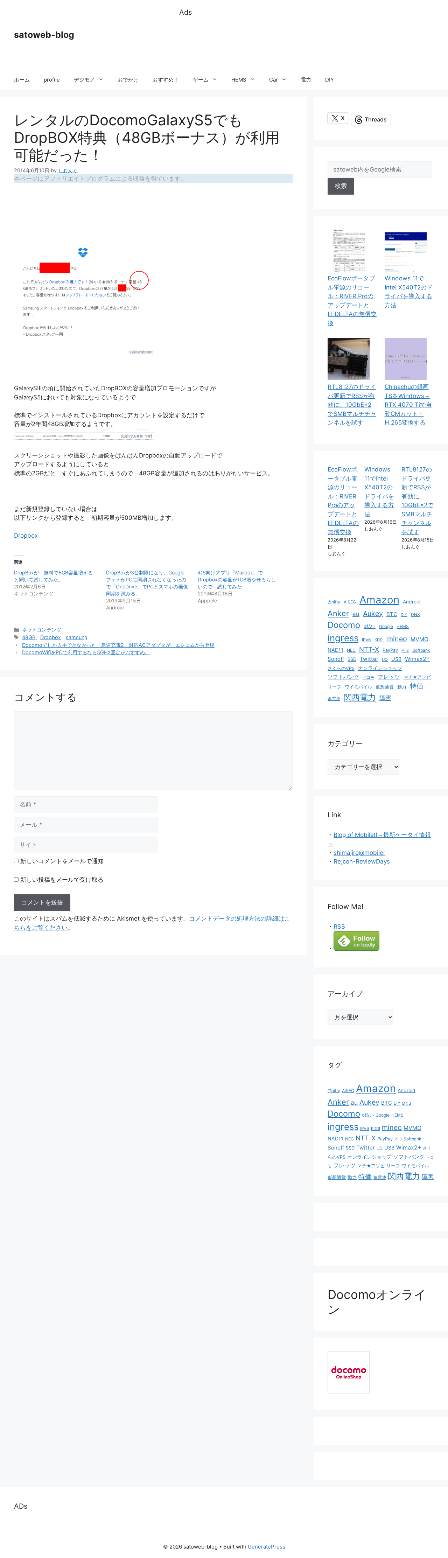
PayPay (390, 650)
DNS (415, 614)
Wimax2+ (417, 659)
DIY (329, 79)
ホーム (22, 79)
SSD (352, 659)
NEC (351, 650)
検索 (341, 185)
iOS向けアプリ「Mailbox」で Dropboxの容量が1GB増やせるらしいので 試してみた (237, 579)
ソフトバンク (343, 676)
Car (273, 79)
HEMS (238, 79)
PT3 (405, 650)
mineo (397, 639)
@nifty (334, 602)
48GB (28, 637)
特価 (416, 686)
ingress (343, 638)
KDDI (379, 639)
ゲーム (201, 79)
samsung (77, 637)
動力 (401, 687)
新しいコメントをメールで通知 (62, 861)
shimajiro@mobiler (359, 852)
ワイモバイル (358, 687)
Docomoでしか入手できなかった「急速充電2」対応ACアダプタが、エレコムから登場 (118, 645)
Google (386, 626)
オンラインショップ (380, 668)
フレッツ (389, 676)
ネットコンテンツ (41, 630)
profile (52, 79)
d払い (370, 626)
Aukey (373, 613)
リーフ (334, 687)
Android (412, 602)
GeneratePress (266, 1546)
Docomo (344, 625)
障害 (385, 697)
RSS (339, 926)
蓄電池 (334, 698)
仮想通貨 (385, 687)
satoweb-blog (44, 34)
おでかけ (128, 79)
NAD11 (335, 650)
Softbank (421, 650)
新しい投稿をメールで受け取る (62, 879)
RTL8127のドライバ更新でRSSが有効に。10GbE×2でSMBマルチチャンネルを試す (352, 404)
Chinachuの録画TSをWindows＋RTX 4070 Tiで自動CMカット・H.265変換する (408, 404)
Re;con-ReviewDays (362, 861)
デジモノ (84, 79)
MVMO (419, 639)
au (355, 613)
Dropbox (26, 535)
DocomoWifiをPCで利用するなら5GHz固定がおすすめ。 (86, 652)
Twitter (369, 659)
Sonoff (336, 659)
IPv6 (366, 639)
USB (396, 659)
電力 (306, 79)
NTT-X (369, 649)
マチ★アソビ (417, 677)
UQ (385, 659)
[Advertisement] (306, 44)
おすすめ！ (166, 79)
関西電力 (360, 697)
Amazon (379, 600)
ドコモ (368, 677)
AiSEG (350, 602)
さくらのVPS (341, 668)
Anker (338, 613)
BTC (391, 614)
